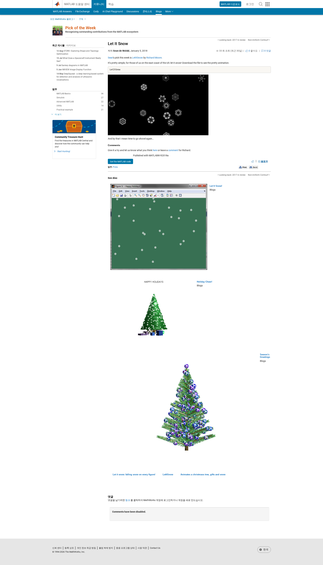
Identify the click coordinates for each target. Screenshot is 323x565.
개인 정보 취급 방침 (86, 548)
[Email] (253, 167)
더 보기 (58, 114)
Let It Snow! (216, 186)
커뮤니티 (99, 4)
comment (173, 150)
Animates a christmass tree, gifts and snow (203, 474)
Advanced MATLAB (80, 101)
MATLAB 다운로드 (230, 4)
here (155, 150)
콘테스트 (147, 11)
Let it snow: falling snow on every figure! (134, 474)
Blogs (159, 11)
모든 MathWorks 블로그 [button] (61, 19)
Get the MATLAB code (120, 161)
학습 (111, 4)
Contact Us (155, 548)
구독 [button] (81, 19)
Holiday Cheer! (204, 281)
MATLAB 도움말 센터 (76, 4)
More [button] (168, 11)
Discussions (133, 11)
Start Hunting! (63, 151)
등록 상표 (69, 548)
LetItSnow (137, 57)
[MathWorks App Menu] (267, 4)
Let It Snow (118, 43)
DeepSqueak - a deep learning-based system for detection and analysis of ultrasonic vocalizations (80, 77)
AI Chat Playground (112, 11)
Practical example (80, 110)
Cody (96, 11)
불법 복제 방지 (106, 548)
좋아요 (253, 50)
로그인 (251, 5)
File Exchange (82, 11)
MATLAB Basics (80, 93)
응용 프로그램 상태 (125, 548)
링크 (127, 500)
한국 (265, 549)
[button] (260, 4)
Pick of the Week (80, 28)
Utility (80, 106)
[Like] (253, 161)
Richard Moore (154, 57)
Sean (110, 57)
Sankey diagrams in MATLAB (75, 65)
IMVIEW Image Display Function (76, 69)
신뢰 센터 (57, 548)
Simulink (80, 97)
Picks (115, 167)
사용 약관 (142, 548)
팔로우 (264, 161)
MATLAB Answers (62, 11)
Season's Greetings (265, 355)
